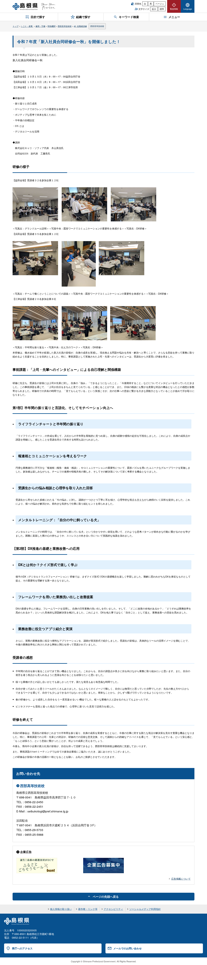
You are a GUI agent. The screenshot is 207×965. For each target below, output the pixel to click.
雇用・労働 (40, 26)
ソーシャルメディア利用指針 (145, 909)
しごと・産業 (27, 26)
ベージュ (159, 3)
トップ (15, 26)
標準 (162, 8)
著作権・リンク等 (87, 909)
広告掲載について (181, 878)
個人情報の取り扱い (61, 909)
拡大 (154, 8)
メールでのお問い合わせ (127, 948)
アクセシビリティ (113, 909)
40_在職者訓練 (80, 26)
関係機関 (51, 26)
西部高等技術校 (65, 26)
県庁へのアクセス (22, 948)
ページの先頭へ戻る (106, 896)
